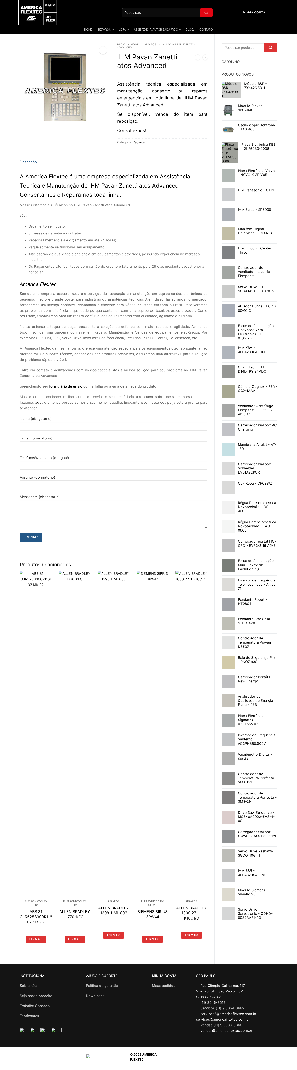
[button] (103, 50)
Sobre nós (28, 985)
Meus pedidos (163, 985)
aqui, (39, 402)
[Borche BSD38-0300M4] (205, 58)
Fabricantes (29, 1016)
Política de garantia (102, 985)
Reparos (150, 44)
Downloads (95, 996)
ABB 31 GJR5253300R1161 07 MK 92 (37, 916)
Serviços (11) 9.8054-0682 (222, 1008)
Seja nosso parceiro (36, 996)
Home (135, 44)
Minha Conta (253, 12)
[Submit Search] (206, 12)
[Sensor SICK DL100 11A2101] (197, 58)
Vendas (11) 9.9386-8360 (221, 1025)
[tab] (28, 162)
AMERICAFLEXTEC (231, 1059)
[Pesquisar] (270, 47)
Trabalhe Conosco (35, 1006)
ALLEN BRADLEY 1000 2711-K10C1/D (191, 913)
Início (121, 44)
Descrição (28, 162)
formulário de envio (65, 386)
